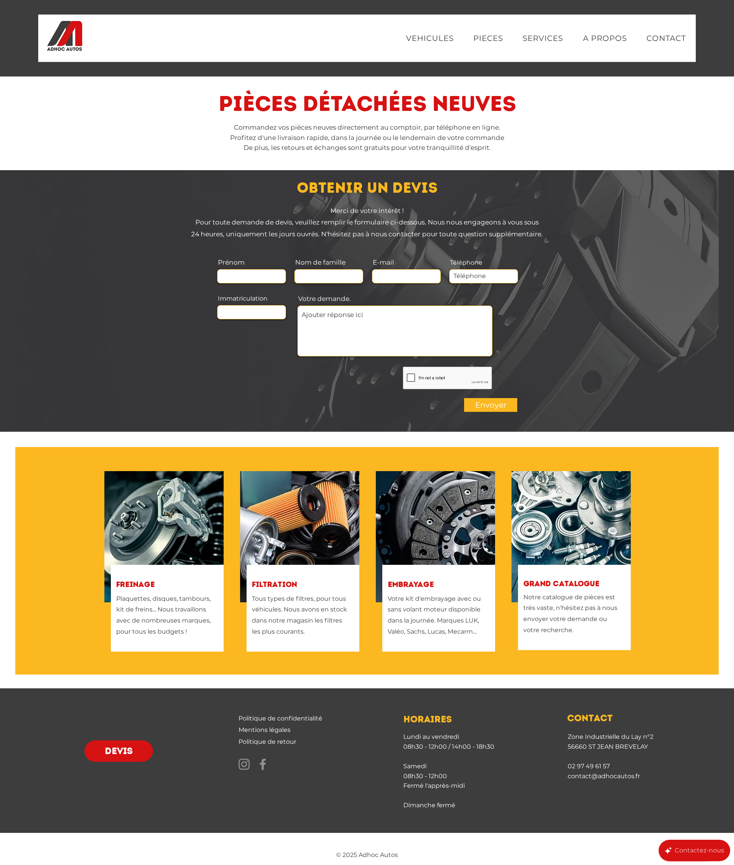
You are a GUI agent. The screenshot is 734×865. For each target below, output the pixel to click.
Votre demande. (324, 299)
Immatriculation (243, 299)
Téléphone (466, 263)
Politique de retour (267, 741)
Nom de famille (320, 262)
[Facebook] (262, 764)
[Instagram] (244, 764)
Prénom (231, 262)
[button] (429, 38)
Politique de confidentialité (280, 718)
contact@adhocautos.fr (604, 776)
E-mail (383, 262)
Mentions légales (265, 729)
